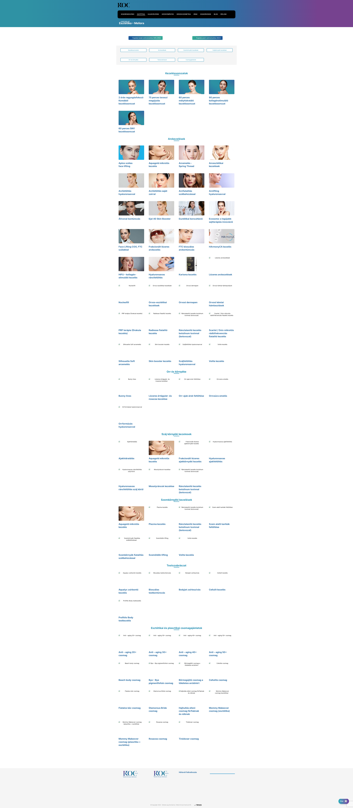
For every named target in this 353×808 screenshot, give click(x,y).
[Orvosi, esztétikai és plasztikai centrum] (124, 5)
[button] (140, 5)
